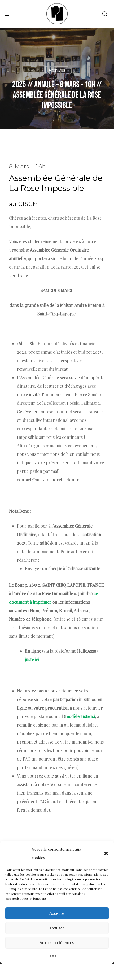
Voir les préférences (57, 942)
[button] (106, 853)
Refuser (57, 928)
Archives (57, 70)
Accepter (57, 913)
